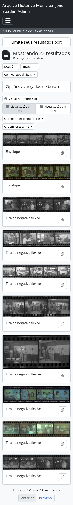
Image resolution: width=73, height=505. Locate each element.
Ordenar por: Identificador (22, 119)
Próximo (45, 498)
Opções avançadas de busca (32, 86)
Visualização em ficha (21, 109)
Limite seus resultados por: (36, 42)
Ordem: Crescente (17, 126)
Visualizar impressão (22, 99)
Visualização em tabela (55, 109)
